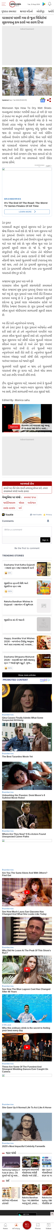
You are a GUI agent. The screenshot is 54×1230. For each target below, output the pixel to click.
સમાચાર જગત (30, 497)
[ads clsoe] (52, 1213)
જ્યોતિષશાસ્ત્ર (9, 502)
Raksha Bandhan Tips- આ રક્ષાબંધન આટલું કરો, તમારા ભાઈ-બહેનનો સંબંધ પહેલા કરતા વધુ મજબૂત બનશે (30, 1200)
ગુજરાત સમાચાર (8, 11)
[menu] (4, 4)
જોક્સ (21, 502)
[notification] (49, 4)
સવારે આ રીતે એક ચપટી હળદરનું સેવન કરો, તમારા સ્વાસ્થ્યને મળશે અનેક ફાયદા (26, 490)
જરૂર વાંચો (11, 1153)
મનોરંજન (32, 502)
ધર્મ (20, 508)
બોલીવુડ (40, 11)
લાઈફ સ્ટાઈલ (9, 508)
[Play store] (44, 4)
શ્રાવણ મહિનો (26, 11)
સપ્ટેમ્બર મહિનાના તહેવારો (10, 1202)
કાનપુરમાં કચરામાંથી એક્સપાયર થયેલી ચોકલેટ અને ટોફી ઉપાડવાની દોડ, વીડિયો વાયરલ (30, 1172)
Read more (14, 427)
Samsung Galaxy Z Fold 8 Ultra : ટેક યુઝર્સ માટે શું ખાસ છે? (11, 1172)
